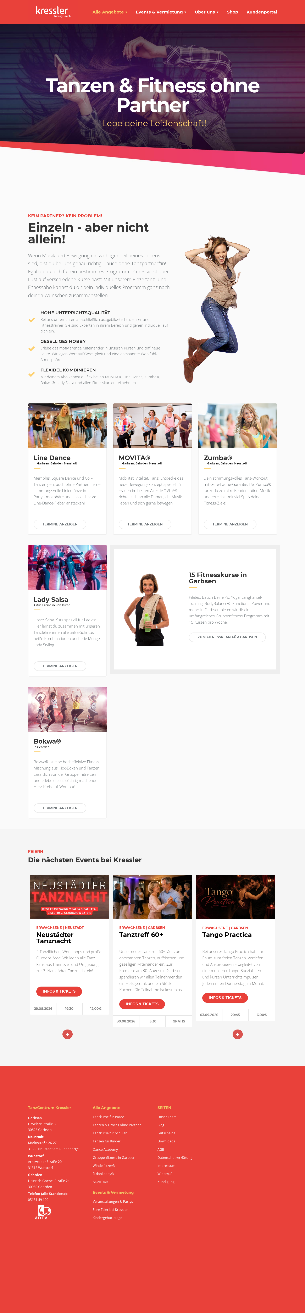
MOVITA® (100, 1182)
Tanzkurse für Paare (108, 1117)
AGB (160, 1150)
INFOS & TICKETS (59, 991)
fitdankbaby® (103, 1174)
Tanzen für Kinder (107, 1141)
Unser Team (167, 1117)
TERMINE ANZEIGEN (60, 524)
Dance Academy (105, 1150)
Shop (232, 12)
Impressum (166, 1166)
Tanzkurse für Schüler (110, 1133)
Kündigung (165, 1182)
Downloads (166, 1141)
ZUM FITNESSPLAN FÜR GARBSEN (227, 637)
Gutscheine (166, 1133)
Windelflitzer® (104, 1166)
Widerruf (164, 1174)
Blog (160, 1125)
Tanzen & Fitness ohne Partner (117, 1125)
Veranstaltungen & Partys (113, 1202)
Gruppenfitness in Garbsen (114, 1158)
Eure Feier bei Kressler (110, 1210)
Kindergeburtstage (107, 1218)
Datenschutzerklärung (174, 1158)
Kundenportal (261, 12)
